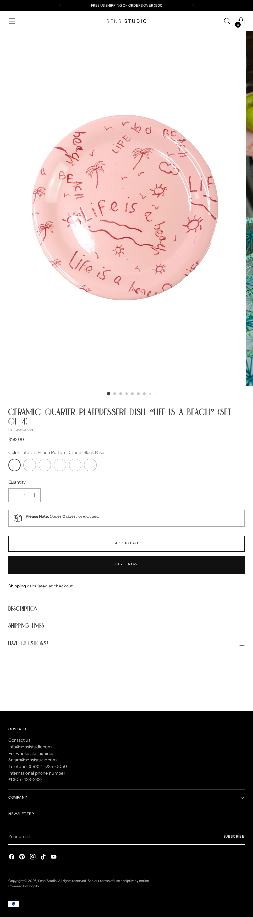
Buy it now (126, 564)
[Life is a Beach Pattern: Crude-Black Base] (14, 465)
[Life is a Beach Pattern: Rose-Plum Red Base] (75, 465)
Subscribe (234, 836)
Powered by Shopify (23, 886)
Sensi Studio (47, 881)
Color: (56, 452)
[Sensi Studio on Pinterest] (23, 857)
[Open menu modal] (11, 21)
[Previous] (60, 5)
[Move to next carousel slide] (239, 688)
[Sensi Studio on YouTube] (54, 857)
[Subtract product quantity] (34, 495)
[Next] (193, 5)
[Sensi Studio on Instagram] (33, 857)
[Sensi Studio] (126, 21)
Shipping (17, 585)
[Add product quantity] (14, 495)
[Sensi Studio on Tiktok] (44, 857)
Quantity (17, 482)
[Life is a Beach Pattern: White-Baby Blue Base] (90, 465)
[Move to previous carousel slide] (224, 688)
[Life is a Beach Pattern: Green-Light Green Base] (29, 465)
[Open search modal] (227, 21)
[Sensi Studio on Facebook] (12, 857)
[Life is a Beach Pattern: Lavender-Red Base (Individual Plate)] (60, 465)
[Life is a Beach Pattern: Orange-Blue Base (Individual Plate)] (45, 465)
